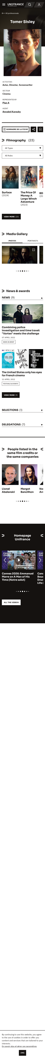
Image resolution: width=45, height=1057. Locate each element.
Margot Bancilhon (27, 490)
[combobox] (22, 148)
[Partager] (33, 129)
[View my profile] (39, 4)
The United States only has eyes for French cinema (22, 374)
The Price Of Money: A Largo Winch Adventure (29, 197)
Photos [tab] (12, 241)
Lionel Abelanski (8, 490)
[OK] (22, 1053)
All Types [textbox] (9, 148)
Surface (7, 192)
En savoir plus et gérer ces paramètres (19, 1046)
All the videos (11, 602)
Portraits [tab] (33, 241)
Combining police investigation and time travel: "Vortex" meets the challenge (21, 330)
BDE (42, 193)
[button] (33, 250)
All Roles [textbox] (9, 155)
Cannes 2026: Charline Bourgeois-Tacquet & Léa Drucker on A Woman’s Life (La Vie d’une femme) (18, 578)
